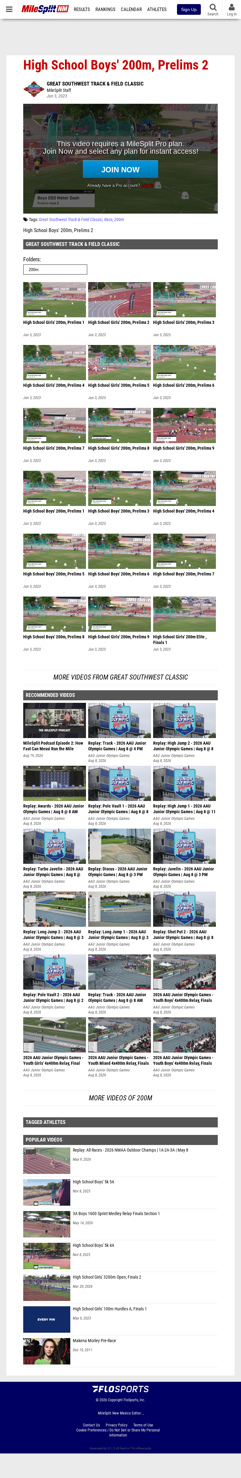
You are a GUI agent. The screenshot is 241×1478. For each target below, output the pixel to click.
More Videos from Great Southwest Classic (120, 677)
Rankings (105, 9)
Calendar (131, 9)
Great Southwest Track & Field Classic (95, 84)
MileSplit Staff (59, 90)
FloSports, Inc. (134, 1400)
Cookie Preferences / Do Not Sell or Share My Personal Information (118, 1432)
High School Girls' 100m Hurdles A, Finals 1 (110, 1309)
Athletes (157, 9)
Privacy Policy (116, 1425)
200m (119, 219)
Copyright (115, 1400)
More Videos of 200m (120, 1098)
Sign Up (189, 9)
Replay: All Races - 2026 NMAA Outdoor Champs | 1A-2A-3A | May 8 (130, 1150)
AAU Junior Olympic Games (109, 755)
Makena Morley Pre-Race (94, 1340)
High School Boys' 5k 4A (93, 1245)
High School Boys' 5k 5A (93, 1182)
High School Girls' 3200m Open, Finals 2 (107, 1277)
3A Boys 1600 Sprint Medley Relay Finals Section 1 (116, 1213)
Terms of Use (143, 1425)
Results (82, 9)
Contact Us (91, 1425)
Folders (31, 259)
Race (108, 219)
